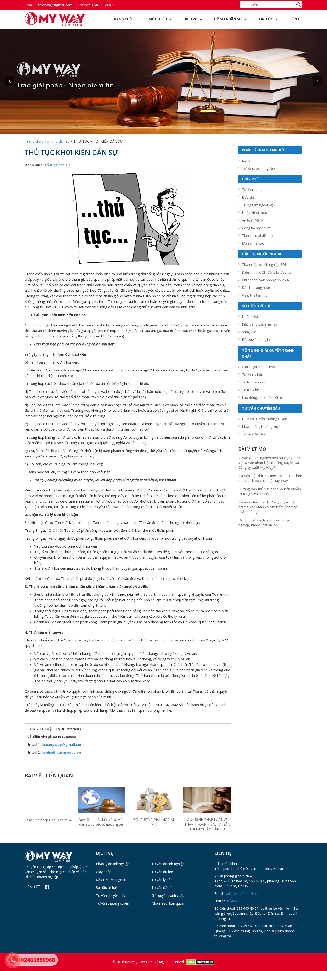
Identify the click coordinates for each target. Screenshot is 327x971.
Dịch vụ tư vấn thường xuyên (264, 419)
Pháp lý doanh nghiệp (112, 864)
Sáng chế (249, 332)
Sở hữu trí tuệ (106, 887)
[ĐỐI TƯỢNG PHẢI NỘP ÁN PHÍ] (154, 801)
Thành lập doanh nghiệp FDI (264, 264)
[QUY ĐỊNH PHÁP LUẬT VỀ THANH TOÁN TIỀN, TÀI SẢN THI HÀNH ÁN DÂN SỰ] (207, 800)
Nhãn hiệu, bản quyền (168, 903)
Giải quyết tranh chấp (258, 367)
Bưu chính (250, 197)
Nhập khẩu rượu (254, 212)
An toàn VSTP (252, 220)
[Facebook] (47, 887)
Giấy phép (103, 871)
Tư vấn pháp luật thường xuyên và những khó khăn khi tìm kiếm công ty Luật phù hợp (267, 507)
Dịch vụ (190, 19)
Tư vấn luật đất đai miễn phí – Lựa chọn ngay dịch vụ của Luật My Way (270, 478)
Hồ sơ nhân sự (228, 19)
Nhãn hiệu (250, 316)
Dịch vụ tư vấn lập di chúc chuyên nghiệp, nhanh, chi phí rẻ (265, 522)
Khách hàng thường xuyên (262, 426)
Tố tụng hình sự (254, 390)
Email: (29, 4)
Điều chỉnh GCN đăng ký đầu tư (266, 272)
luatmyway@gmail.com (48, 4)
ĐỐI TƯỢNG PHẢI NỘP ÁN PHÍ (154, 822)
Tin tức (266, 19)
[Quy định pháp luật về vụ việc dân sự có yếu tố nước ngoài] (102, 800)
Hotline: (83, 4)
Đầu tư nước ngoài (110, 879)
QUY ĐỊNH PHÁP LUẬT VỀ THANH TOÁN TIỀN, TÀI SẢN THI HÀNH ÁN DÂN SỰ (207, 824)
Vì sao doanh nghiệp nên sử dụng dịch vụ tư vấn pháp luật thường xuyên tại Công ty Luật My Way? (269, 462)
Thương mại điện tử (257, 235)
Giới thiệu (158, 19)
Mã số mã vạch (254, 243)
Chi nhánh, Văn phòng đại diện (265, 280)
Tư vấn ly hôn (252, 374)
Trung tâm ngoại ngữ (258, 205)
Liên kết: (33, 887)
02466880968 (95, 4)
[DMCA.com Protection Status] (200, 962)
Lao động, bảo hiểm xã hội (262, 397)
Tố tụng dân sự (57, 164)
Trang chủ (122, 19)
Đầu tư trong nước (256, 287)
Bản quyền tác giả (256, 339)
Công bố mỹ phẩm (256, 228)
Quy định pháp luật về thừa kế (48, 820)
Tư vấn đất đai (253, 434)
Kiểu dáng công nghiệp (259, 324)
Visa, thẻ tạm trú (255, 295)
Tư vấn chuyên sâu (110, 895)
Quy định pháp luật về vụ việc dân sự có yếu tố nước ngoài (101, 822)
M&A (246, 160)
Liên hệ (296, 19)
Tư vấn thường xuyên (112, 903)
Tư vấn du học (253, 189)
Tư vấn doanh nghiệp (258, 168)
